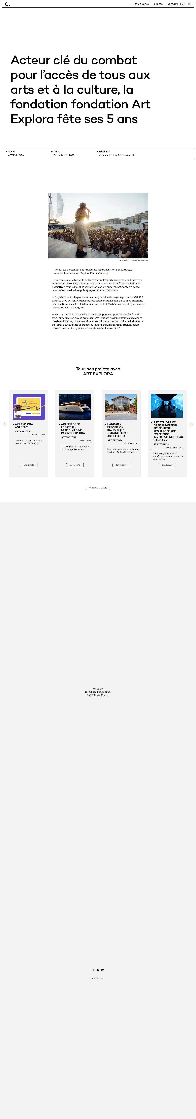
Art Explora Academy (24, 426)
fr (184, 4)
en (181, 4)
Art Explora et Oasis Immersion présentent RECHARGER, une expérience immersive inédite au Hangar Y (168, 431)
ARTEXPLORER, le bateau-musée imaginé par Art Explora (73, 429)
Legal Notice (98, 978)
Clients (158, 4)
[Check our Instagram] (93, 970)
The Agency (142, 4)
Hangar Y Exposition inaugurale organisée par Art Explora (117, 430)
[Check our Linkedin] (102, 970)
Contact (172, 4)
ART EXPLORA (22, 431)
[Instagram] (189, 4)
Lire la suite (29, 465)
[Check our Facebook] (98, 970)
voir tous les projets (98, 488)
